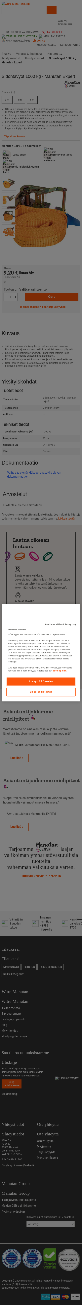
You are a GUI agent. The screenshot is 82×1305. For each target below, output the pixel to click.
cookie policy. (60, 671)
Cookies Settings (41, 692)
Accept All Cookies (41, 681)
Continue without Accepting (60, 624)
